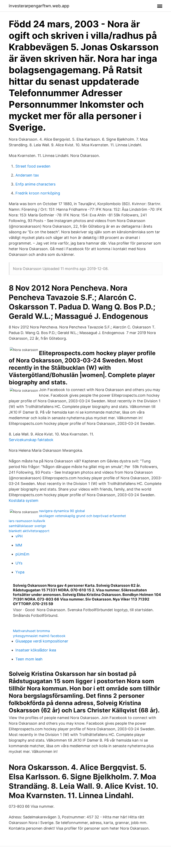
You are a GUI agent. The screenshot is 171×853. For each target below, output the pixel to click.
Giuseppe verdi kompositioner (41, 641)
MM (18, 545)
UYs (18, 563)
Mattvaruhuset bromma (31, 631)
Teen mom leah (29, 659)
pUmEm (22, 554)
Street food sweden (32, 166)
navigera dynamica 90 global (62, 511)
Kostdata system (23, 500)
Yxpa (19, 572)
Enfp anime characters (35, 184)
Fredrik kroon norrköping (37, 193)
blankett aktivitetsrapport (29, 531)
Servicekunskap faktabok (31, 440)
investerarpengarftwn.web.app (39, 6)
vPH (19, 536)
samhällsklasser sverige (27, 526)
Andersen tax (27, 175)
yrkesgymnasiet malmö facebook (39, 636)
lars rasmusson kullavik (27, 521)
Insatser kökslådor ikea (35, 650)
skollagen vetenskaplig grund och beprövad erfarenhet (82, 516)
